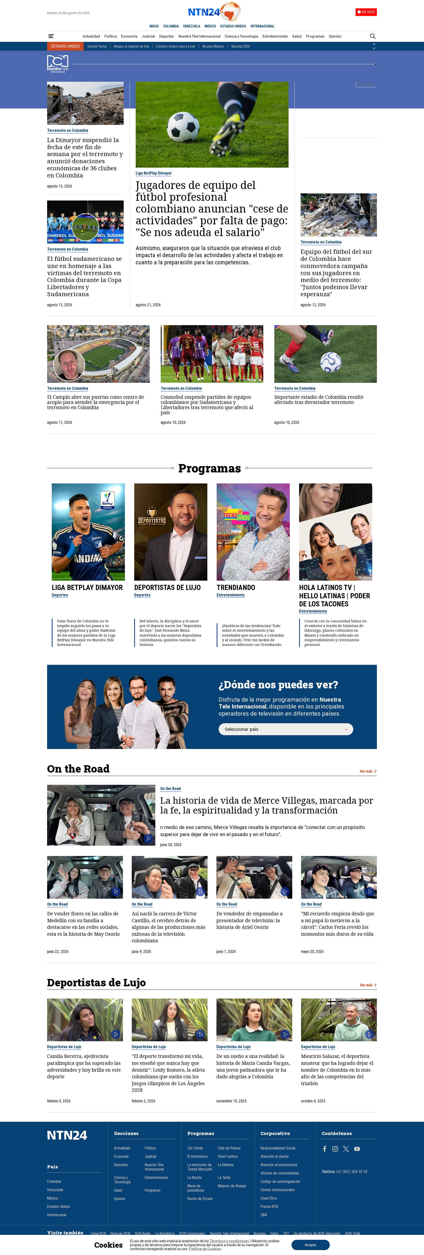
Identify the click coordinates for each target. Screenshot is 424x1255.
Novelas (260, 1233)
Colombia (54, 1181)
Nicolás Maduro (213, 46)
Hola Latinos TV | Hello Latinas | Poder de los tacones (334, 595)
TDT (286, 1233)
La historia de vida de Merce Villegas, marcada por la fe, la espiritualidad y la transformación (266, 805)
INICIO (154, 26)
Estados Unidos (58, 1206)
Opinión (335, 36)
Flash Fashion (228, 1156)
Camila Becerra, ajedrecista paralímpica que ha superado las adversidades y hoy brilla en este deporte (84, 1066)
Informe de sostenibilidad (280, 1173)
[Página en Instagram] (335, 1149)
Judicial (148, 36)
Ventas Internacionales (278, 1190)
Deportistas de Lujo (167, 587)
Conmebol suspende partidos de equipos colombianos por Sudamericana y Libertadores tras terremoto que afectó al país (207, 404)
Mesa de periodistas (195, 1188)
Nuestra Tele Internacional (199, 36)
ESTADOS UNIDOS (233, 26)
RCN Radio (143, 1233)
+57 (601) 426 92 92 (352, 1172)
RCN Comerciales (192, 1233)
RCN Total (352, 1233)
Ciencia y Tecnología (241, 36)
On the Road (170, 788)
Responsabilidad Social (278, 1148)
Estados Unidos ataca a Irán (175, 46)
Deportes (166, 36)
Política (111, 36)
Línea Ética (269, 1198)
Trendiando (236, 587)
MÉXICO (210, 26)
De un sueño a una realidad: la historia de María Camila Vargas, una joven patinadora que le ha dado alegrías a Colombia (253, 1066)
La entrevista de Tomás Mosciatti (199, 1167)
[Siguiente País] (374, 48)
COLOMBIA (171, 26)
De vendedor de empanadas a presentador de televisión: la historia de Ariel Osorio (249, 920)
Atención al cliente (275, 1156)
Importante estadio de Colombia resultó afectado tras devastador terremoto (318, 399)
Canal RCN (98, 1233)
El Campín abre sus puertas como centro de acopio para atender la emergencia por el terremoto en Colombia (95, 402)
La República (164, 1233)
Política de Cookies (205, 1249)
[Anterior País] (374, 44)
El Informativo (197, 1156)
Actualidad (91, 36)
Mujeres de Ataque (232, 1186)
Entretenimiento (275, 36)
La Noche (194, 1177)
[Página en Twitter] (346, 1149)
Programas (315, 36)
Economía (129, 36)
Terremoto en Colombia (67, 130)
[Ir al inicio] (74, 1143)
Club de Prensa (229, 1148)
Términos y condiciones (229, 1241)
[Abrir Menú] (51, 36)
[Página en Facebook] (325, 1149)
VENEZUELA (191, 26)
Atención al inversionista (279, 1165)
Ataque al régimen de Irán (131, 46)
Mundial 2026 (240, 46)
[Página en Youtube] (357, 1149)
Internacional (56, 1215)
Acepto (311, 1245)
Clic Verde (195, 1148)
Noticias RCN (120, 1233)
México (52, 1198)
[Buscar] (373, 36)
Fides (274, 1233)
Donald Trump (97, 46)
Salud (297, 36)
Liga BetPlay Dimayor (154, 173)
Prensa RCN (269, 1206)
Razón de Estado (200, 1199)
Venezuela (55, 1190)
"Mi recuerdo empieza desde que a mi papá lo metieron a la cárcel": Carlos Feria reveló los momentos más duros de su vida (337, 923)
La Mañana (226, 1165)
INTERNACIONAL (263, 26)
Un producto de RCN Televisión (317, 1233)
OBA (264, 1215)
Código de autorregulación (280, 1181)
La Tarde (224, 1177)
